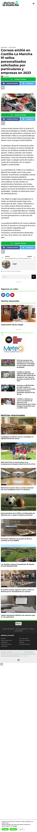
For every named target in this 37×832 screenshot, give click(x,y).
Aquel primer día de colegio (12, 325)
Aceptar (5, 829)
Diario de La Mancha (24, 640)
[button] (18, 660)
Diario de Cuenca (23, 638)
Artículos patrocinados (8, 629)
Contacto (31, 629)
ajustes (15, 826)
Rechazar (13, 829)
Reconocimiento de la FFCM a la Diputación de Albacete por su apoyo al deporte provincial (18, 514)
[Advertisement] (18, 26)
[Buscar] (34, 277)
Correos (4, 271)
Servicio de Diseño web (22, 629)
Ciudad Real (4, 646)
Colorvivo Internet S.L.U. (17, 652)
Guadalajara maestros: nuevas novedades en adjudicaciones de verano (17, 437)
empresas (9, 271)
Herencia (21, 642)
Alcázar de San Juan (6, 640)
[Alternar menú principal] (33, 3)
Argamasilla (4, 642)
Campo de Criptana (6, 644)
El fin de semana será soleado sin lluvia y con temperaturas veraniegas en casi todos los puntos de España (26, 363)
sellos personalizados (16, 271)
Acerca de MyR (19, 630)
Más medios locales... (25, 644)
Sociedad (4, 47)
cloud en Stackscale (24, 656)
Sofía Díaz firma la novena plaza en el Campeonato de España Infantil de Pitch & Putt (18, 463)
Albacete (3, 638)
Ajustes (21, 829)
